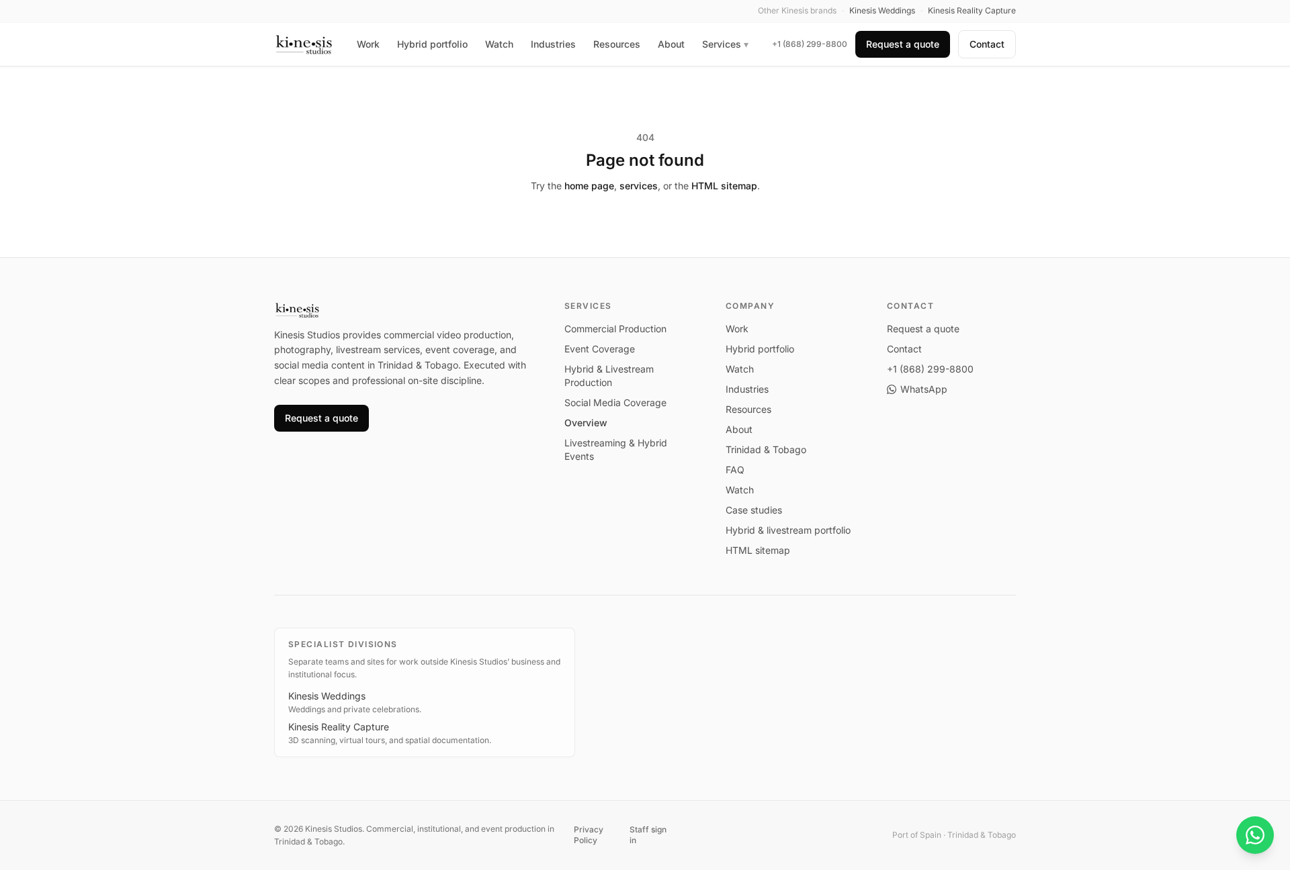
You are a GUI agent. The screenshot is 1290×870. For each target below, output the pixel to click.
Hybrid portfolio (432, 44)
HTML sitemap (724, 185)
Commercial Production (615, 328)
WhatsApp (923, 389)
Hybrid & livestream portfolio (788, 530)
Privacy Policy (588, 834)
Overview (585, 422)
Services (725, 44)
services (638, 185)
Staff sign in (648, 834)
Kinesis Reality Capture (338, 726)
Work (368, 44)
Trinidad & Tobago (766, 449)
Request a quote (902, 44)
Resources (616, 44)
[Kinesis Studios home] (304, 44)
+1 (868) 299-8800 (809, 44)
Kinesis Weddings (327, 696)
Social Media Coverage (615, 402)
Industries (553, 44)
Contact (987, 44)
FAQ (735, 469)
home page (589, 185)
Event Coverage (599, 348)
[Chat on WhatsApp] (1255, 835)
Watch (499, 44)
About (671, 44)
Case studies (754, 510)
